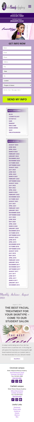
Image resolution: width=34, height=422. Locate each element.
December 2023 (14, 158)
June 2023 (12, 172)
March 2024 (13, 151)
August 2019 (13, 237)
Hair (10, 121)
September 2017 (14, 269)
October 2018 (14, 246)
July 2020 (12, 217)
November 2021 (14, 197)
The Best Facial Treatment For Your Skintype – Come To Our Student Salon (17, 314)
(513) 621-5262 (17, 16)
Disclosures (17, 407)
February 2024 (14, 154)
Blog (11, 114)
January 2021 (14, 210)
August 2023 (13, 167)
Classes (17, 413)
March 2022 (13, 192)
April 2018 (12, 258)
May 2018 (12, 255)
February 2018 (14, 260)
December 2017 (14, 264)
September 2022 (14, 181)
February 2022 (14, 194)
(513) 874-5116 (17, 21)
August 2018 (13, 251)
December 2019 (14, 231)
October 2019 (14, 233)
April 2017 (12, 278)
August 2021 (13, 201)
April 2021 (12, 206)
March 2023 (13, 176)
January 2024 (14, 156)
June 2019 (12, 240)
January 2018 (14, 262)
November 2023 (14, 160)
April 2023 (12, 174)
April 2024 (12, 149)
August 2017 (13, 271)
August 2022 (13, 183)
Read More (17, 359)
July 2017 (12, 273)
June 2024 (12, 147)
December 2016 (14, 285)
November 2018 (14, 244)
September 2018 (14, 249)
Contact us (17, 411)
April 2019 (12, 242)
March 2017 (13, 280)
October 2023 (14, 163)
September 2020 (14, 215)
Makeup (12, 123)
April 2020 (12, 224)
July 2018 (12, 253)
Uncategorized (14, 132)
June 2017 (12, 276)
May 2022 (12, 188)
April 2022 (12, 190)
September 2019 (14, 235)
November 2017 (14, 267)
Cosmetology (14, 116)
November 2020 (14, 212)
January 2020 (14, 228)
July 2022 (12, 185)
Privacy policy (17, 409)
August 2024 (13, 145)
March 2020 (13, 226)
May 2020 (12, 221)
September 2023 (14, 165)
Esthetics (12, 119)
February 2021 (14, 208)
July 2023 (12, 170)
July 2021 (12, 203)
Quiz (10, 130)
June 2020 (12, 219)
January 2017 (14, 282)
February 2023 (14, 179)
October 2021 (14, 199)
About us (17, 415)
